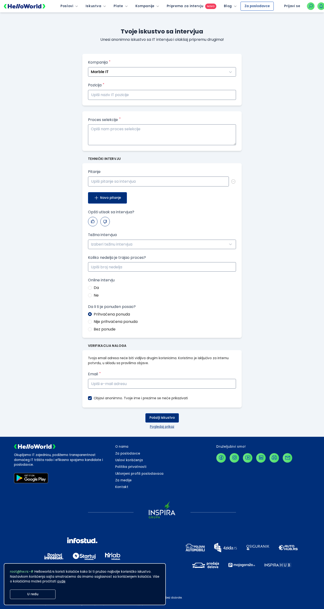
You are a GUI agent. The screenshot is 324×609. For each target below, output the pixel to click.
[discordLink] (274, 458)
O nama (122, 446)
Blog (228, 6)
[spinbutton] (162, 266)
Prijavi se (292, 6)
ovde (61, 581)
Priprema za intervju (185, 6)
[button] (233, 264)
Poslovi (66, 6)
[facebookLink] (221, 458)
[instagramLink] (234, 458)
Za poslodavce (257, 6)
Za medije (123, 480)
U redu (32, 594)
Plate (118, 6)
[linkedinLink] (261, 458)
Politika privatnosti (131, 467)
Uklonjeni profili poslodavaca (139, 473)
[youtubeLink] (247, 458)
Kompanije (144, 6)
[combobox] (162, 244)
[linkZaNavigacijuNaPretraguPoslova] (311, 6)
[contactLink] (287, 458)
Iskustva (93, 6)
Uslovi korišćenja (129, 460)
